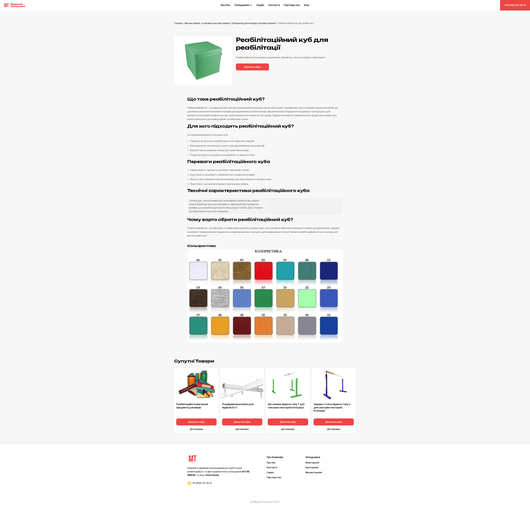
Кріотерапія (311, 467)
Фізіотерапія (312, 462)
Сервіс (260, 5)
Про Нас (225, 5)
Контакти (274, 5)
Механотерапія (313, 472)
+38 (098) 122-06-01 (515, 5)
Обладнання (241, 5)
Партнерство (292, 5)
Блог (307, 5)
